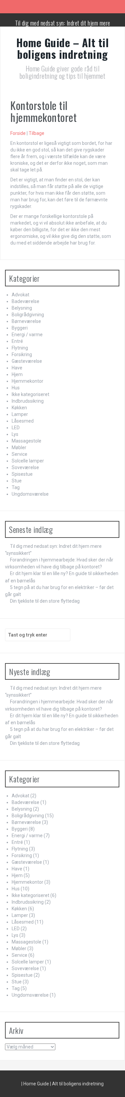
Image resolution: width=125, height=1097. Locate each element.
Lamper (20, 414)
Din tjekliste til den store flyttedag (45, 601)
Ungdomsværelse (30, 494)
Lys (15, 434)
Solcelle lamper (28, 460)
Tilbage (36, 133)
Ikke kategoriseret (30, 394)
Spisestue (22, 474)
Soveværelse (25, 467)
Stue (17, 480)
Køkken (19, 407)
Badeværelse (25, 301)
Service (19, 454)
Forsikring (22, 354)
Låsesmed (23, 421)
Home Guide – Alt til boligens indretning (62, 48)
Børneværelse (26, 321)
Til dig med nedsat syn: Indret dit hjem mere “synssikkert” (62, 26)
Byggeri (20, 328)
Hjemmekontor (27, 381)
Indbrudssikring (28, 401)
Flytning (20, 347)
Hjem (17, 374)
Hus (16, 387)
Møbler (19, 447)
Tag (16, 487)
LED (16, 427)
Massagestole (26, 441)
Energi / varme (27, 334)
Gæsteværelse (27, 361)
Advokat (20, 294)
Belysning (22, 308)
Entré (17, 341)
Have (17, 367)
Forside (18, 133)
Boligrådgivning (28, 314)
